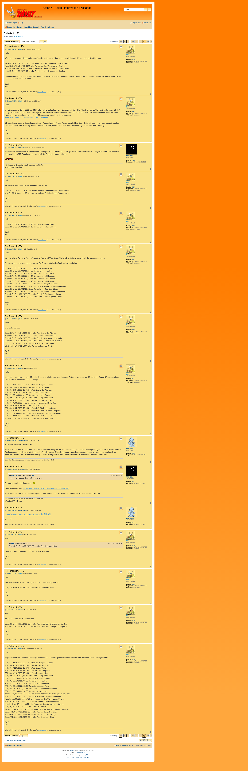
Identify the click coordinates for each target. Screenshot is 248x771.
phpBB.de (87, 755)
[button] (120, 41)
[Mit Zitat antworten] (121, 46)
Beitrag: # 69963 (12, 469)
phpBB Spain (81, 752)
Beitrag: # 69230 (12, 249)
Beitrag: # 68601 (12, 148)
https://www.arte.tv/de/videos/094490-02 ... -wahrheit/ (26, 118)
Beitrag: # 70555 (12, 610)
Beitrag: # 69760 (12, 368)
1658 (133, 453)
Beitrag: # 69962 (12, 440)
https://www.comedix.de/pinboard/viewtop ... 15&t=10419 (46, 488)
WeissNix (129, 155)
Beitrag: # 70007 (12, 535)
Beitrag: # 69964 (12, 510)
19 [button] (148, 42)
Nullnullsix (130, 448)
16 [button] (136, 42)
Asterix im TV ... (14, 33)
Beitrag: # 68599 (12, 101)
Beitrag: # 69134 (12, 215)
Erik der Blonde (42, 92)
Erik (15, 36)
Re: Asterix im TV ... (16, 46)
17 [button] (140, 42)
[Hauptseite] (23, 11)
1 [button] (127, 42)
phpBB (71, 750)
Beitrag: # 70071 (12, 573)
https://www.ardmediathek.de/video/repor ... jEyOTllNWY (28, 514)
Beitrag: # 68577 (12, 49)
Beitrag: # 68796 (12, 176)
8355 (133, 59)
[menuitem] (20, 23)
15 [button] (133, 42)
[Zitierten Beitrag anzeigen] (33, 475)
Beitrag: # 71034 (12, 649)
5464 (133, 160)
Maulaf (20, 36)
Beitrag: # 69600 (12, 319)
